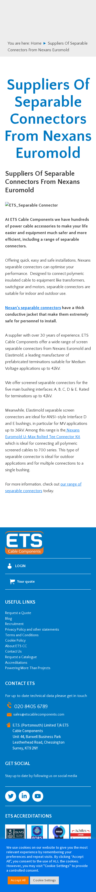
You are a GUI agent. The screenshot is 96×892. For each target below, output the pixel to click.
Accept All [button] (18, 880)
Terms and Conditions (22, 635)
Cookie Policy (15, 641)
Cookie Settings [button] (44, 880)
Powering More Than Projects (27, 668)
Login (20, 566)
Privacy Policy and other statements (32, 630)
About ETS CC (16, 646)
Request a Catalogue (21, 657)
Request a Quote (18, 613)
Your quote (26, 582)
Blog (8, 619)
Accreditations (16, 663)
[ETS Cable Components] (24, 554)
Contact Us (13, 651)
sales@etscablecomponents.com (38, 714)
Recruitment (14, 624)
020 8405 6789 (31, 706)
